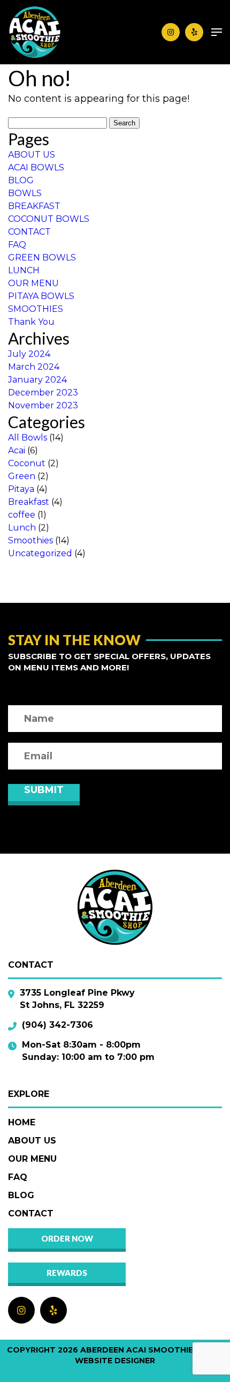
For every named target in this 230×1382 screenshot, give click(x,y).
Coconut (26, 463)
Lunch (22, 527)
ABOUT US (31, 155)
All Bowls (27, 437)
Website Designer (115, 1360)
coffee (21, 515)
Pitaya (21, 489)
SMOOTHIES (35, 309)
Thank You (31, 322)
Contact (30, 1213)
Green (21, 476)
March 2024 (33, 367)
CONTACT (29, 232)
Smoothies (30, 540)
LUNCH (24, 270)
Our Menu (32, 1159)
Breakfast (28, 502)
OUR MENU (33, 283)
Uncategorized (40, 553)
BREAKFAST (34, 206)
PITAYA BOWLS (41, 296)
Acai (16, 450)
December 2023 (43, 392)
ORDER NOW (67, 1238)
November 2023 (43, 405)
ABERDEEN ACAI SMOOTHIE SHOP (149, 1350)
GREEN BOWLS (42, 257)
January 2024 (37, 380)
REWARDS (67, 1273)
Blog (21, 1195)
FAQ (17, 245)
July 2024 (29, 354)
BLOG (21, 180)
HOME (21, 1122)
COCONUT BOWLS (48, 219)
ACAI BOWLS (36, 167)
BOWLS (25, 193)
